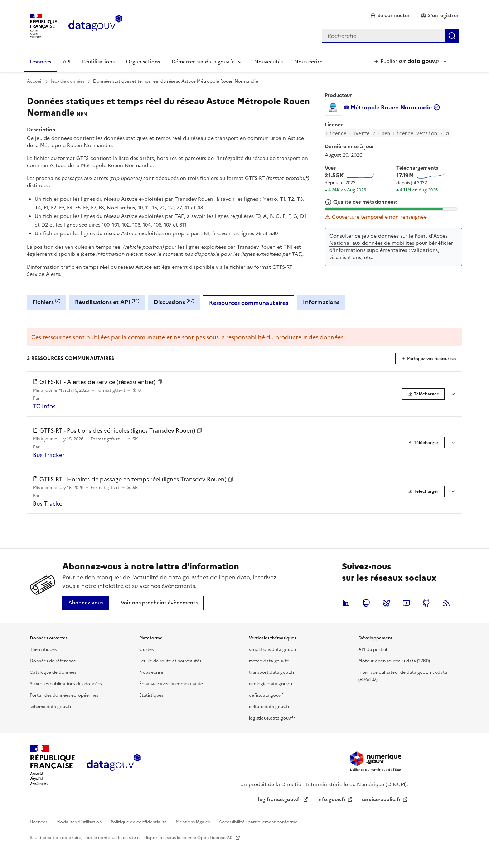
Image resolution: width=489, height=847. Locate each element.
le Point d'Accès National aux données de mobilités (388, 239)
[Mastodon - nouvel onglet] (366, 603)
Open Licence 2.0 (215, 837)
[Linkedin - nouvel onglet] (346, 603)
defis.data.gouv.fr (267, 695)
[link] (390, 16)
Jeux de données (67, 81)
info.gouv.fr (331, 799)
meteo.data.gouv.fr (269, 661)
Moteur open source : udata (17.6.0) (394, 661)
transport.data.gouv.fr (272, 672)
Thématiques (43, 649)
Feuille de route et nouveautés (170, 661)
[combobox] (390, 36)
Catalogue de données (53, 672)
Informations (321, 302)
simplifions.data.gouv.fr (273, 649)
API (67, 61)
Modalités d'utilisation (79, 822)
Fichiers (46, 301)
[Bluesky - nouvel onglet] (386, 603)
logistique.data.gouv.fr (272, 718)
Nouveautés (268, 61)
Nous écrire (308, 61)
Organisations (143, 61)
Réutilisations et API (107, 301)
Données (40, 61)
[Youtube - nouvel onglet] (406, 603)
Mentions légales (193, 822)
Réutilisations (98, 61)
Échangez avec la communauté (171, 684)
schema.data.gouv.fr (51, 707)
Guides (146, 649)
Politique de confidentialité (139, 822)
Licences (38, 822)
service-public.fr (381, 799)
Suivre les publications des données (66, 684)
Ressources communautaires (248, 302)
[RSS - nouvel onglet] (446, 603)
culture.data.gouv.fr (269, 707)
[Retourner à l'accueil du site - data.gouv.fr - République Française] (114, 765)
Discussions (174, 301)
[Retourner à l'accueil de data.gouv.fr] (95, 25)
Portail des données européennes (64, 695)
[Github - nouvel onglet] (426, 603)
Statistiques (151, 695)
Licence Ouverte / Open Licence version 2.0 (387, 133)
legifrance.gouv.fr (279, 799)
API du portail (372, 649)
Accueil (34, 81)
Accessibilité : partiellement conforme (258, 822)
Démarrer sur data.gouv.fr (202, 61)
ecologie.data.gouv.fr (271, 684)
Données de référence (53, 661)
